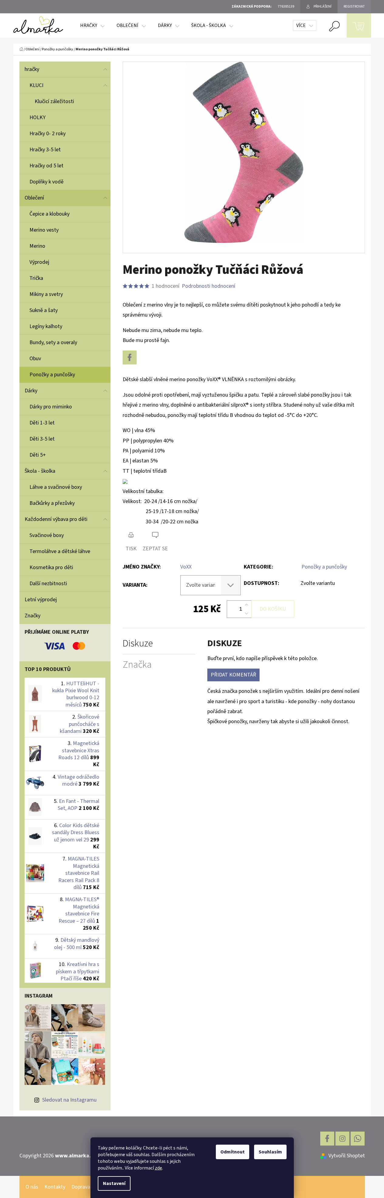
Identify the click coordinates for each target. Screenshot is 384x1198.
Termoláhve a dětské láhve (59, 551)
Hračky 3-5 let (45, 149)
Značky (32, 615)
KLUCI (36, 85)
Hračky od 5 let (46, 165)
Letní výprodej (41, 599)
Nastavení (114, 1183)
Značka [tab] (137, 664)
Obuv (35, 358)
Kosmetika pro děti (51, 567)
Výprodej (39, 262)
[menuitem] (92, 25)
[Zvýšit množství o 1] (246, 605)
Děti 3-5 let (42, 439)
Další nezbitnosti (48, 583)
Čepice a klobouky (49, 214)
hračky (32, 69)
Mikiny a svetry (46, 294)
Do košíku (273, 609)
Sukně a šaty (43, 310)
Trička (36, 278)
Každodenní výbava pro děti (56, 519)
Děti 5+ (37, 455)
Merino (37, 246)
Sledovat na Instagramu (69, 1100)
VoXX (186, 567)
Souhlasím (270, 1152)
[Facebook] (130, 357)
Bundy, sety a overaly (53, 342)
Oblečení (34, 198)
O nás (31, 1187)
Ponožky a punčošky (52, 374)
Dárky (31, 390)
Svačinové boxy (46, 535)
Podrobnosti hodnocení (208, 286)
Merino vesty (44, 230)
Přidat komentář (233, 675)
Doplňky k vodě (46, 182)
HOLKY (37, 117)
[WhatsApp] (358, 1139)
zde (158, 1168)
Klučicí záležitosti (54, 101)
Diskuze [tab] (138, 643)
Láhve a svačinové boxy (55, 487)
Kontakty (54, 1187)
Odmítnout (232, 1152)
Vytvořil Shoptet (346, 1155)
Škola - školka (40, 471)
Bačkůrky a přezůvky (52, 503)
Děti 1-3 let (42, 423)
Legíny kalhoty (45, 326)
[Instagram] (342, 1139)
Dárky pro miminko (50, 407)
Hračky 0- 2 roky (47, 133)
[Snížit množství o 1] (246, 613)
